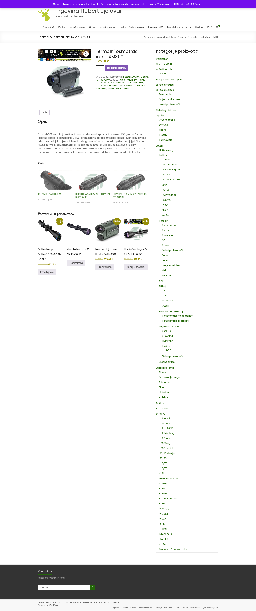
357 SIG (163, 539)
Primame (164, 382)
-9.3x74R (164, 519)
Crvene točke (167, 119)
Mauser (166, 245)
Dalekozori (162, 59)
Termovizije (102, 79)
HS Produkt (168, 300)
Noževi (162, 372)
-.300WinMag (166, 433)
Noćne (163, 130)
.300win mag (166, 150)
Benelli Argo (169, 225)
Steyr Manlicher (171, 265)
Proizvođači (48, 26)
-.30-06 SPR (166, 428)
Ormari (163, 73)
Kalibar (163, 155)
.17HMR (166, 159)
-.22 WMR (164, 418)
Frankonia (167, 341)
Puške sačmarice (169, 326)
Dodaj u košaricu (116, 68)
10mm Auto (165, 534)
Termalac (139, 79)
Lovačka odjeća (77, 26)
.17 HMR (163, 529)
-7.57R (163, 483)
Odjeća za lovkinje (169, 99)
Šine (161, 387)
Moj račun (168, 608)
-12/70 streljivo (167, 453)
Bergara (166, 230)
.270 (164, 184)
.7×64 (165, 205)
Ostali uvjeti (195, 608)
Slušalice (164, 392)
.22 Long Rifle (169, 164)
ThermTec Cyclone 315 (49, 193)
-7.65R (163, 493)
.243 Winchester (171, 179)
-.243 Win (164, 423)
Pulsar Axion (126, 79)
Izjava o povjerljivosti (210, 608)
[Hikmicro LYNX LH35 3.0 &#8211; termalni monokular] (92, 180)
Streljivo (199, 26)
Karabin (163, 220)
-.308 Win (164, 438)
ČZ (163, 240)
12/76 (168, 350)
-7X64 (162, 503)
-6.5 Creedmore (168, 478)
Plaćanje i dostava (145, 608)
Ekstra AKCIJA (155, 26)
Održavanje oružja (169, 377)
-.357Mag (164, 443)
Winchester (168, 275)
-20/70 (163, 463)
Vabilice (163, 397)
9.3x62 (165, 215)
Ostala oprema (136, 26)
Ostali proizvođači (169, 104)
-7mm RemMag (168, 498)
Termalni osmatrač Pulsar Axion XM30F (120, 87)
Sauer (165, 260)
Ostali (165, 305)
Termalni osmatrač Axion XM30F (114, 85)
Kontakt (124, 608)
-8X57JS (164, 508)
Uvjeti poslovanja (181, 608)
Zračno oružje (167, 362)
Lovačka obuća (107, 26)
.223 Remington (171, 169)
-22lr (162, 473)
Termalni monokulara (108, 82)
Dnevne (163, 125)
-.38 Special (166, 448)
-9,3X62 (163, 513)
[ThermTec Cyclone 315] (55, 180)
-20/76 (163, 468)
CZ (163, 290)
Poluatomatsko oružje (171, 311)
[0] (217, 26)
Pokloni (62, 26)
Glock (165, 295)
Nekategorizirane (166, 110)
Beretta (166, 331)
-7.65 (162, 488)
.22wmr (166, 174)
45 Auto (163, 544)
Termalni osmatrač (133, 82)
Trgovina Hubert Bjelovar (89, 11)
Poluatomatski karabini (175, 321)
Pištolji (162, 286)
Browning (167, 235)
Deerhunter (166, 94)
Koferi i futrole (164, 69)
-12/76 (163, 458)
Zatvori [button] (199, 4)
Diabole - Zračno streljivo (173, 549)
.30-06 (165, 189)
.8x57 (165, 210)
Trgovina (115, 608)
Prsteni (163, 135)
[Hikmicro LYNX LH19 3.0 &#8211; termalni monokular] (130, 180)
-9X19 (162, 524)
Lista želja (158, 608)
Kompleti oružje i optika (179, 26)
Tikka (165, 270)
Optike (122, 26)
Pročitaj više (47, 272)
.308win (166, 200)
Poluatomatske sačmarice (177, 316)
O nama (133, 608)
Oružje (92, 26)
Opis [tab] (44, 112)
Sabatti (166, 255)
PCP (209, 26)
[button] (86, 54)
